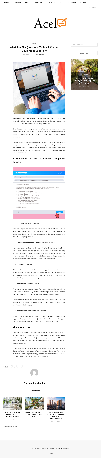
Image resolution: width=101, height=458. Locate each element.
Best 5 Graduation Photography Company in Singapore (84, 80)
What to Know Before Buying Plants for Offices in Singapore (13, 414)
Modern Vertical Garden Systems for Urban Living (34, 414)
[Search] (90, 7)
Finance (18, 2)
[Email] (6, 82)
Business (7, 2)
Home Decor (51, 2)
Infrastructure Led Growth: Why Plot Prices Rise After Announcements (56, 415)
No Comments (40, 54)
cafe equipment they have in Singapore (45, 145)
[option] (84, 74)
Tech (93, 2)
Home (35, 43)
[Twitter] (6, 71)
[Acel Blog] (50, 23)
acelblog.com (63, 448)
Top (51, 454)
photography (84, 74)
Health (27, 2)
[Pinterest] (6, 77)
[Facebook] (6, 66)
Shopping (38, 2)
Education (72, 2)
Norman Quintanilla (34, 382)
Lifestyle (84, 2)
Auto (62, 2)
